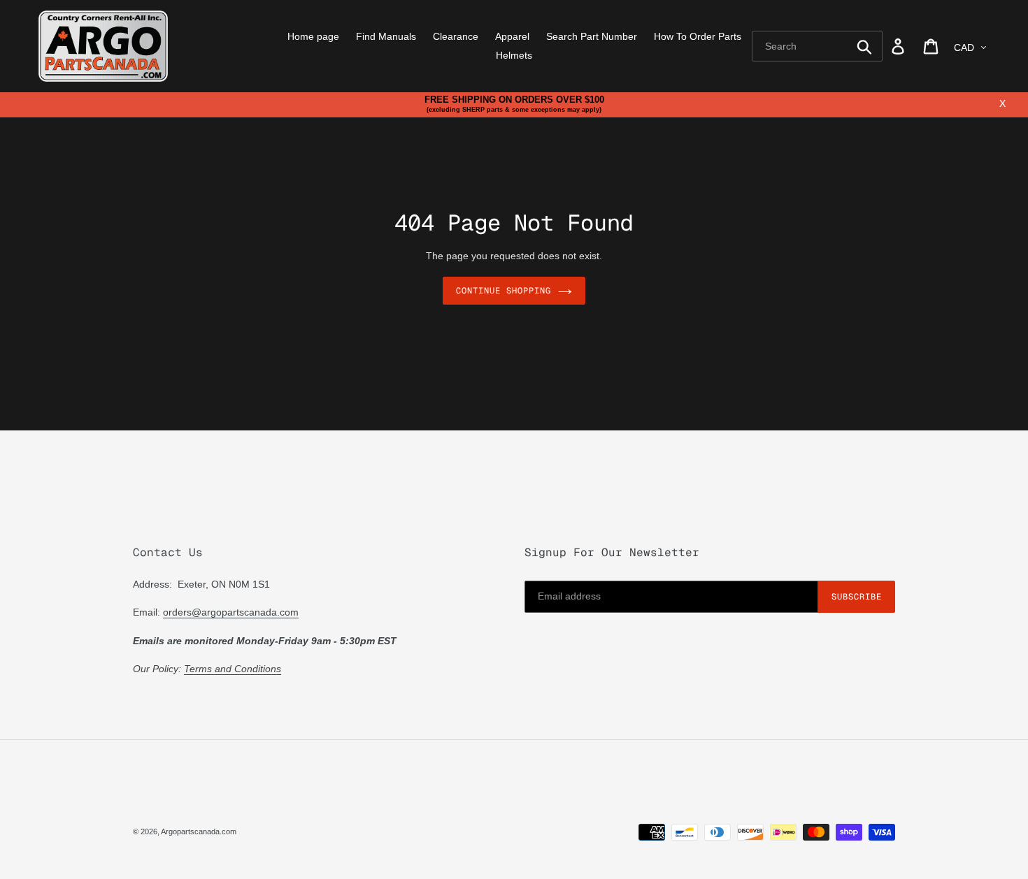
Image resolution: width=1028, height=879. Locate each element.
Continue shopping (503, 290)
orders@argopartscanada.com (231, 612)
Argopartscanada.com (198, 831)
